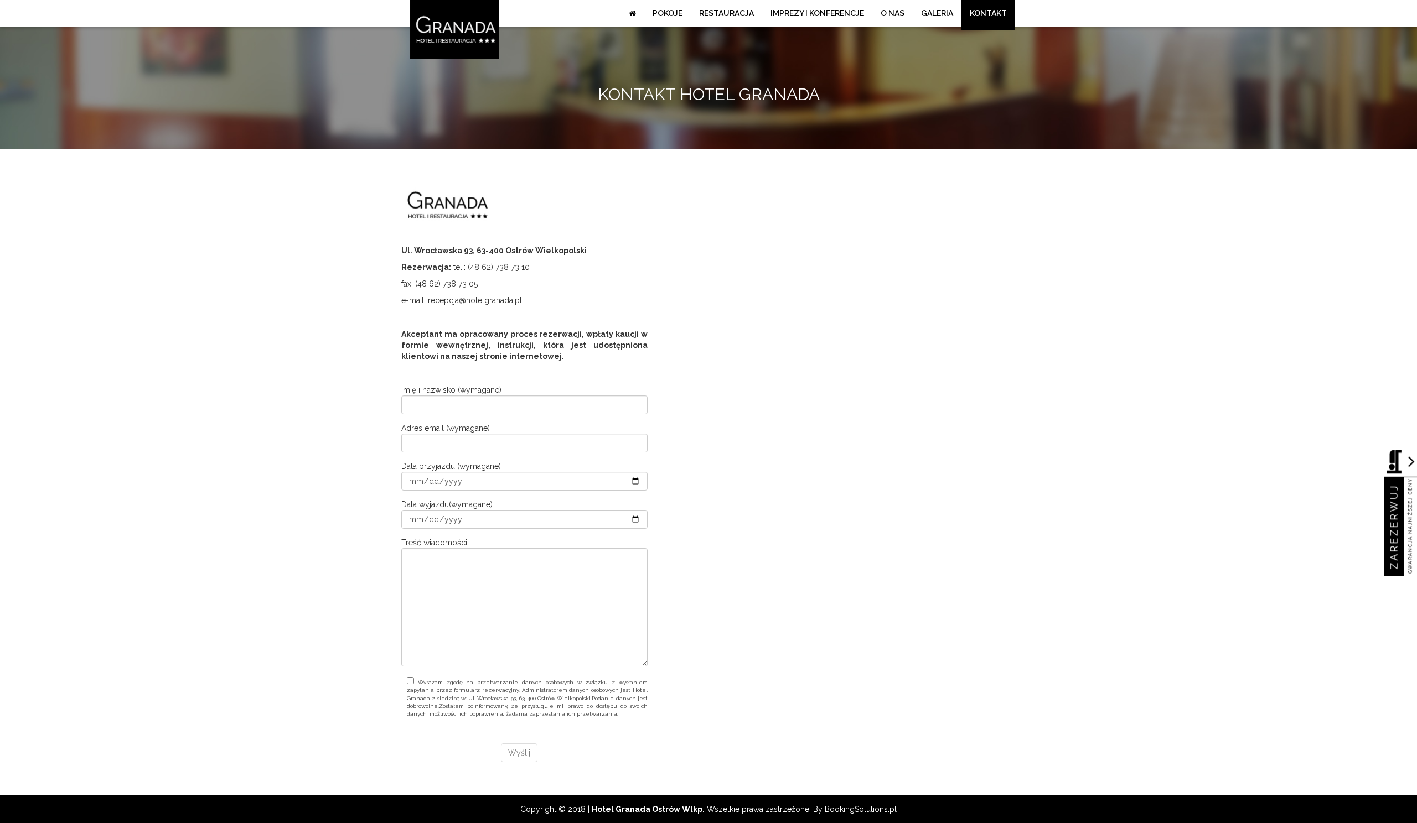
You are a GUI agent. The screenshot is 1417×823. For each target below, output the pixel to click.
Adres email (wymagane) (445, 428)
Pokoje (667, 13)
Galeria (937, 13)
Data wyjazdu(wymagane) (447, 504)
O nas (892, 13)
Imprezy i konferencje (817, 13)
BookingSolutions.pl (861, 809)
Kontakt (988, 13)
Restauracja (726, 13)
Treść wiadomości (434, 542)
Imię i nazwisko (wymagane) (451, 390)
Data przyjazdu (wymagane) (451, 466)
